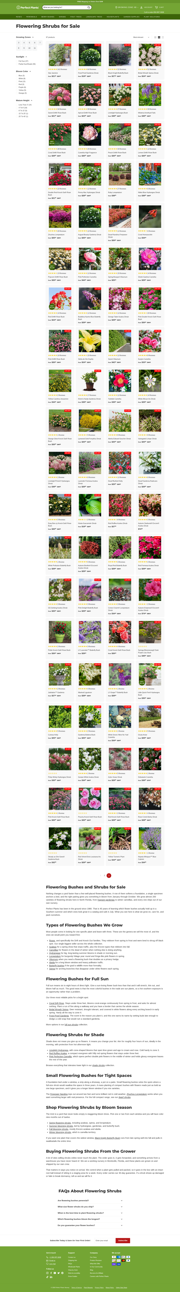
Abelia (52, 962)
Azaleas (52, 947)
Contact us (72, 1257)
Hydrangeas (54, 953)
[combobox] (67, 7)
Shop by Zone (73, 1270)
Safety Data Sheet (121, 1287)
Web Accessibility (74, 1273)
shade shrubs (98, 1065)
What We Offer (95, 1263)
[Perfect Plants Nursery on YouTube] (55, 1273)
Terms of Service (76, 1287)
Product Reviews (96, 1260)
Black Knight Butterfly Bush (107, 1138)
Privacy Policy (99, 1287)
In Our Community (96, 1267)
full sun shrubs (71, 1024)
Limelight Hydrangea (58, 1050)
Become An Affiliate (96, 1273)
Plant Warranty (88, 1287)
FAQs (70, 1263)
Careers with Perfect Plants (99, 1276)
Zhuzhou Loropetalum (137, 1094)
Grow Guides (72, 1276)
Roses (52, 940)
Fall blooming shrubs (58, 1129)
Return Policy (110, 1287)
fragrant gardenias (106, 900)
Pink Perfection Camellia (60, 1056)
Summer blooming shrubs (61, 1126)
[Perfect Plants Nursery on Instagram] (47, 1273)
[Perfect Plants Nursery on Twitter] (59, 1273)
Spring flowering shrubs (60, 1123)
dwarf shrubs (125, 1097)
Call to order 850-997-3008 (154, 12)
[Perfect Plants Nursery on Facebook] (51, 1273)
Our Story (93, 1257)
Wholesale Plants (74, 1267)
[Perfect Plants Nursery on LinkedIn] (51, 1277)
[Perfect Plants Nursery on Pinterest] (62, 1273)
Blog (91, 1270)
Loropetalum (55, 956)
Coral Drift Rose (56, 1003)
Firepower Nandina (59, 1094)
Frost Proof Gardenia (59, 1016)
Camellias (53, 950)
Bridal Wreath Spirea (58, 1009)
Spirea (52, 969)
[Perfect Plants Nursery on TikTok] (47, 1277)
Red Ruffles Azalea (58, 1053)
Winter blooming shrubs (60, 1132)
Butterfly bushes (56, 965)
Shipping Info (72, 1260)
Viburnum (53, 959)
